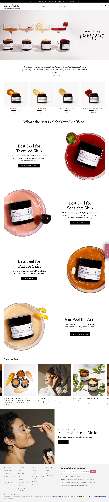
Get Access (69, 258)
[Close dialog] (81, 234)
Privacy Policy (67, 264)
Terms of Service (74, 264)
